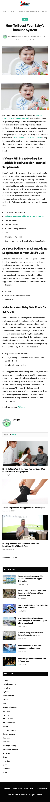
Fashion (5, 699)
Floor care (6, 738)
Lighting (6, 715)
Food (4, 703)
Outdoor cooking (9, 719)
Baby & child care (9, 730)
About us (6, 789)
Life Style (6, 753)
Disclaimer (28, 789)
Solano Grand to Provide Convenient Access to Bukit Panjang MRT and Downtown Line (32, 593)
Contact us (17, 789)
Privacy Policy (41, 789)
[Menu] (4, 4)
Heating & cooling (9, 745)
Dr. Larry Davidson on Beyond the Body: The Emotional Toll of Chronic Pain (20, 544)
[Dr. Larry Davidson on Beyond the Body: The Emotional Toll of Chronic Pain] (25, 527)
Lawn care (6, 711)
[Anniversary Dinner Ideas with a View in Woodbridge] (9, 661)
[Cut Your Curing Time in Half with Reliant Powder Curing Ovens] (9, 635)
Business (6, 680)
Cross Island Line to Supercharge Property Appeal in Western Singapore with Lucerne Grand (32, 620)
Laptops (6, 692)
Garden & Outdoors (10, 707)
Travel (5, 772)
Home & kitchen (9, 734)
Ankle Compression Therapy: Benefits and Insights (23, 507)
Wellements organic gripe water (27, 138)
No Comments (20, 40)
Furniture (6, 742)
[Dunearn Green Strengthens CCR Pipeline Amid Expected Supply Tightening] (9, 579)
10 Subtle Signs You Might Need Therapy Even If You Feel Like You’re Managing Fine (23, 470)
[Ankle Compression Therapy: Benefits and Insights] (25, 491)
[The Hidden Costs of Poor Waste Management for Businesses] (9, 648)
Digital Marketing (9, 684)
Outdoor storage (9, 722)
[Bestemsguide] (25, 4)
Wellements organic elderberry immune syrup (24, 216)
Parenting (6, 761)
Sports (5, 765)
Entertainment (8, 696)
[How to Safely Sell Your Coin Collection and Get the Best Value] (9, 608)
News (5, 757)
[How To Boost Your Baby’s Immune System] (25, 60)
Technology (7, 769)
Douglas (13, 36)
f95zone (21, 407)
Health (25, 19)
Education (6, 688)
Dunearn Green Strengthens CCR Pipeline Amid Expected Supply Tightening (30, 578)
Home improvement (10, 749)
